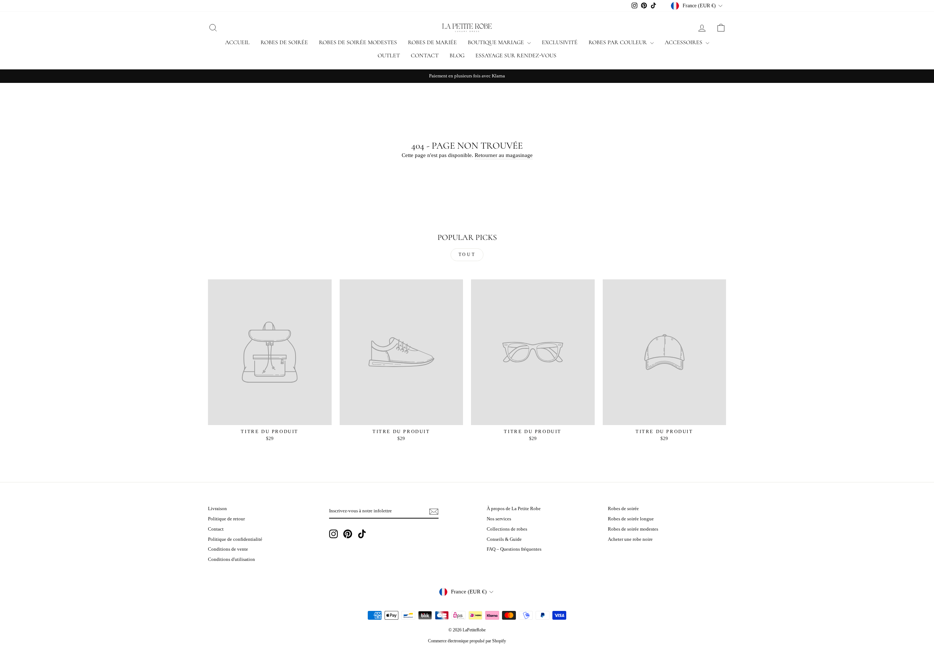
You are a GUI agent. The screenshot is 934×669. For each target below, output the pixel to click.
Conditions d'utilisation (231, 559)
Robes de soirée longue (631, 518)
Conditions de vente (228, 549)
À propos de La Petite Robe (514, 508)
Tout (467, 254)
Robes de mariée (432, 42)
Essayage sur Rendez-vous (515, 55)
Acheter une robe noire (630, 539)
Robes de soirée (284, 42)
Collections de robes (507, 529)
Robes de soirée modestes (358, 42)
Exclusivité (560, 42)
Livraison (217, 508)
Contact (425, 55)
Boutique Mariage (496, 42)
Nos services (499, 518)
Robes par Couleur (618, 42)
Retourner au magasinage (504, 155)
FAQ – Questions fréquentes (514, 549)
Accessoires (684, 42)
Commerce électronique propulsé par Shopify (467, 640)
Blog (456, 55)
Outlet (389, 55)
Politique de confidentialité (235, 539)
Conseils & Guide (504, 539)
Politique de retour (226, 518)
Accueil (237, 42)
